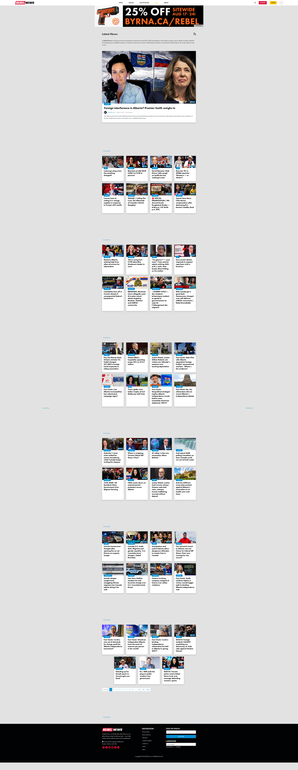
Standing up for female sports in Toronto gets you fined (123, 674)
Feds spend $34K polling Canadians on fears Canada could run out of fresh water (185, 456)
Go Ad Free (46, 408)
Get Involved (144, 3)
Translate (178, 747)
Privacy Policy (146, 732)
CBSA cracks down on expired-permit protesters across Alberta (137, 486)
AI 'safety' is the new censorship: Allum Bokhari (160, 455)
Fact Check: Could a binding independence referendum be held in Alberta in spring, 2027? (160, 645)
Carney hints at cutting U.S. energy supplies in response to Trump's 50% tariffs (113, 201)
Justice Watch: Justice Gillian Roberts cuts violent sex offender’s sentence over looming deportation (161, 362)
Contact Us (145, 744)
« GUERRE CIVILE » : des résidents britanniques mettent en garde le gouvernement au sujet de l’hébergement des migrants (160, 299)
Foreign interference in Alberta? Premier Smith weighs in (139, 108)
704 (139, 689)
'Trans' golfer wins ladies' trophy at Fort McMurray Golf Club (136, 391)
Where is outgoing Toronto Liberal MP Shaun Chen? (136, 455)
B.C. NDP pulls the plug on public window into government (147, 674)
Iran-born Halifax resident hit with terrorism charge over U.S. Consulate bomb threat (137, 582)
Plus (156, 3)
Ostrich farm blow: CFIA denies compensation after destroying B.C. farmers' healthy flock (185, 202)
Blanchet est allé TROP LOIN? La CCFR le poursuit (137, 173)
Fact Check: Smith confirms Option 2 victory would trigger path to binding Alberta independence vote (185, 584)
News (121, 3)
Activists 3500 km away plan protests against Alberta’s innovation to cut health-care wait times (184, 488)
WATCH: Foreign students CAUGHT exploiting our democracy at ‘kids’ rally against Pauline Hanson (184, 645)
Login (143, 749)
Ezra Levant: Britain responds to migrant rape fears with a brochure (184, 263)
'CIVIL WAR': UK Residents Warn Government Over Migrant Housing (111, 486)
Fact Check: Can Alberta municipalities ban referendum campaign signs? (113, 392)
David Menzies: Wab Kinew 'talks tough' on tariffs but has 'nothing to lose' (160, 174)
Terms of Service (146, 735)
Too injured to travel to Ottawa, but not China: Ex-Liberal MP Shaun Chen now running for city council (185, 552)
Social (144, 746)
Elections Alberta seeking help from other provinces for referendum (112, 263)
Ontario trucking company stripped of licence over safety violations (160, 581)
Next (148, 689)
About (166, 3)
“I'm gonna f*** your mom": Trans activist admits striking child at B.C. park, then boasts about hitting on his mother (161, 265)
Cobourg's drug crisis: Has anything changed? (113, 173)
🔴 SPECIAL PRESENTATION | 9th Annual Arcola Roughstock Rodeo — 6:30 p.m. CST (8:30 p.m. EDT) (161, 204)
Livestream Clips (111, 112)
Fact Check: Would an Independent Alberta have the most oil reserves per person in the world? (137, 644)
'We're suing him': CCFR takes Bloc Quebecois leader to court (136, 263)
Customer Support (147, 741)
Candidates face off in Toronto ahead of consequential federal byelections (113, 294)
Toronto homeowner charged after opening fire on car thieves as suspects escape (112, 550)
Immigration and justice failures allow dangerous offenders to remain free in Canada (160, 550)
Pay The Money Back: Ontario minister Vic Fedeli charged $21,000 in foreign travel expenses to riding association (113, 363)
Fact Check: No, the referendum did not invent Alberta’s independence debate (185, 392)
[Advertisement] (48, 383)
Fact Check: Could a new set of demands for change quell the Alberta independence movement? (113, 644)
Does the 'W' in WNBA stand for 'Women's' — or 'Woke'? (182, 174)
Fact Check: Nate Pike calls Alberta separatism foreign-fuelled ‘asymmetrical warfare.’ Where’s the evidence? (185, 363)
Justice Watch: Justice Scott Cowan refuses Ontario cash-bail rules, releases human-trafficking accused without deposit (161, 489)
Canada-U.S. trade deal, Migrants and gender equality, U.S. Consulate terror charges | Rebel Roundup (137, 552)
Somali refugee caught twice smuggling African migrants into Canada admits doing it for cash (113, 584)
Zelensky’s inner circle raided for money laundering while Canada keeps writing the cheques (112, 457)
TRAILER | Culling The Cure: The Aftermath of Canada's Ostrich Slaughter (137, 201)
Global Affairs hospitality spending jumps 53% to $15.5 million (136, 360)
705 (143, 689)
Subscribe (144, 738)
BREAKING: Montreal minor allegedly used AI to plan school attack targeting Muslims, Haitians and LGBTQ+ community (136, 298)
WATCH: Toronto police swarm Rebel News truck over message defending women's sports (172, 676)
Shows (131, 3)
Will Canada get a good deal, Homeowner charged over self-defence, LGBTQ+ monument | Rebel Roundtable (185, 297)
